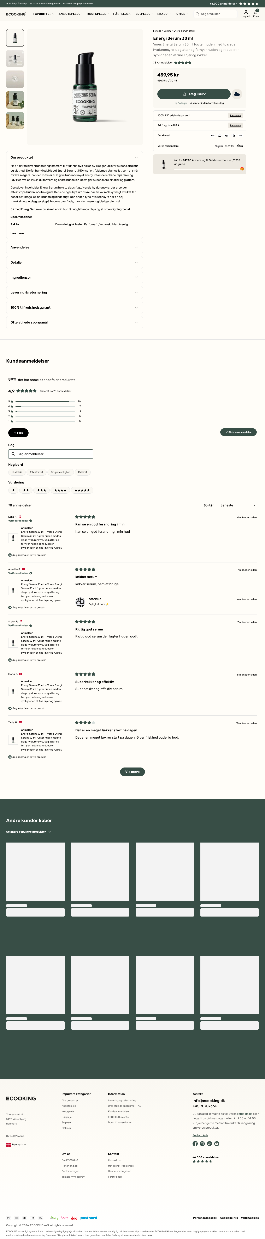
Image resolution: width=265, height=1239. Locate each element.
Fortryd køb (115, 1176)
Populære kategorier (76, 1094)
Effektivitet (36, 472)
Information (116, 1094)
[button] (172, 63)
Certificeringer (70, 1171)
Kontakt (113, 1154)
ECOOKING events (118, 1117)
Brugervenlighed (60, 472)
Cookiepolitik (229, 1217)
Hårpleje (67, 1117)
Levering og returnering (122, 1100)
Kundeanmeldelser (119, 1111)
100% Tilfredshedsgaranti (46, 3)
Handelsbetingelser (119, 1171)
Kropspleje (68, 1111)
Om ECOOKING (70, 1160)
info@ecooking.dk (209, 1101)
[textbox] (50, 454)
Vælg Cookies (250, 1217)
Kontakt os (114, 1160)
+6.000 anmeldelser (223, 3)
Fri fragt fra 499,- (18, 3)
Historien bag (69, 1165)
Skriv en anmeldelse (242, 433)
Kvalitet (82, 472)
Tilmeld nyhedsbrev (73, 1176)
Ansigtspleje (69, 1105)
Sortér (209, 505)
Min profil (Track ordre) (121, 1165)
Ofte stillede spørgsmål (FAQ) (125, 1105)
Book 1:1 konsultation (120, 1122)
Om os (66, 1154)
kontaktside (245, 1114)
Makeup (66, 1128)
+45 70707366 (205, 1106)
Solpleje (66, 1122)
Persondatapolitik (205, 1217)
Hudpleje (17, 472)
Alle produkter (70, 1100)
